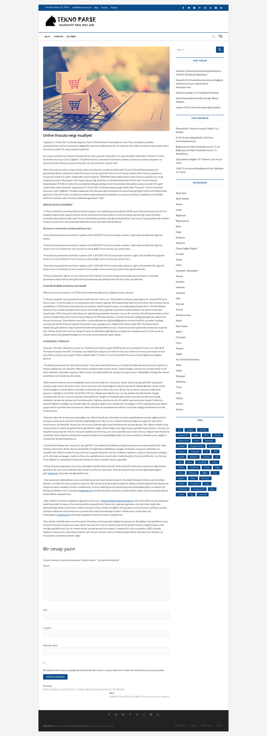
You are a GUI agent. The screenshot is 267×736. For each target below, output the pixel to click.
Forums (104, 7)
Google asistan (196, 446)
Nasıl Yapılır (182, 326)
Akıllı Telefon (182, 198)
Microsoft (201, 462)
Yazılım (179, 403)
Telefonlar (181, 381)
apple (196, 435)
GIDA (179, 265)
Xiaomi (181, 494)
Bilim (178, 226)
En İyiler (180, 254)
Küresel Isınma (183, 315)
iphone (181, 457)
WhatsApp (182, 489)
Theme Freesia (72, 726)
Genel (179, 259)
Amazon (190, 430)
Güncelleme (214, 446)
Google (181, 446)
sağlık (204, 473)
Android (202, 430)
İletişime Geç (206, 725)
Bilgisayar (181, 215)
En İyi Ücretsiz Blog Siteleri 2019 (193, 137)
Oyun (178, 342)
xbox (212, 489)
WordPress (83, 726)
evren (196, 440)
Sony (215, 473)
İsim (46, 609)
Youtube (202, 494)
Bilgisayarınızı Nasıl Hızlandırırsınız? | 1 (196, 146)
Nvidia (206, 467)
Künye (219, 725)
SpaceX (181, 478)
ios (206, 451)
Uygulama (194, 483)
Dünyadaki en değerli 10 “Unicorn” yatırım (197, 159)
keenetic (193, 457)
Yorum (46, 565)
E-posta (47, 628)
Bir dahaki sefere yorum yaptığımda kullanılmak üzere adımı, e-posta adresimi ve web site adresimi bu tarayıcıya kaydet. (104, 670)
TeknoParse (48, 725)
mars (189, 462)
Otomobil (180, 337)
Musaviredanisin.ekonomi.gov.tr (117, 500)
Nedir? (179, 331)
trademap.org (85, 490)
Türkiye (181, 483)
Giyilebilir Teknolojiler (187, 270)
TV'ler (179, 387)
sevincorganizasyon (186, 141)
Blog (96, 7)
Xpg (191, 494)
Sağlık (179, 354)
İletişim (114, 7)
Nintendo (194, 467)
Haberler (180, 287)
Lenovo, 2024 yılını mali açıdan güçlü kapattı (198, 107)
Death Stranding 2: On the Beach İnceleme (197, 92)
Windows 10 (198, 489)
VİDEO (179, 398)
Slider (179, 365)
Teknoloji (180, 376)
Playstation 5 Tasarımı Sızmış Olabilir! (195, 128)
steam (193, 478)
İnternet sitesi (50, 645)
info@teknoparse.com (82, 7)
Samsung (192, 473)
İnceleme (180, 292)
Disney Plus (183, 440)
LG (216, 457)
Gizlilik (193, 725)
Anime (179, 204)
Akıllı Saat (181, 193)
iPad (215, 451)
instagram (195, 451)
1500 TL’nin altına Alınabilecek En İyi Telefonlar (200, 168)
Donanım (180, 237)
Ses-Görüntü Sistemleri (187, 359)
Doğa (178, 232)
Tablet (179, 370)
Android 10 (183, 435)
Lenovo (206, 457)
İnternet (180, 304)
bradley (180, 132)
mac (180, 462)
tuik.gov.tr (53, 473)
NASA (214, 462)
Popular (180, 348)
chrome (217, 435)
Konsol (179, 309)
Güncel (179, 276)
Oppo (217, 467)
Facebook (209, 440)
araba (179, 209)
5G (179, 430)
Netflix (181, 467)
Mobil (179, 320)
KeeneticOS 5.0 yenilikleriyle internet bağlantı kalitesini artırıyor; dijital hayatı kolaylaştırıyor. (199, 84)
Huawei (181, 451)
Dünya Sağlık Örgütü (186, 248)
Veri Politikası (180, 725)
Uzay (178, 392)
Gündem (180, 281)
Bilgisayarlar (182, 220)
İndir (178, 298)
